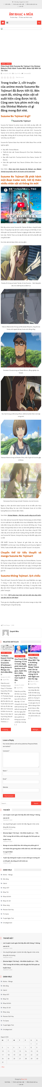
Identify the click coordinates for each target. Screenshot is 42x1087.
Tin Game (6, 914)
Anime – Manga (8, 875)
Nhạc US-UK (7, 901)
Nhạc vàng (6, 905)
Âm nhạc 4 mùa (21, 14)
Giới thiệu (7, 4)
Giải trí (5, 883)
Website (5, 787)
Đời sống (6, 879)
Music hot (24, 1079)
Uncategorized (7, 923)
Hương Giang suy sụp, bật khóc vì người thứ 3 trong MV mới (7, 729)
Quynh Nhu (17, 73)
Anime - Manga (6, 64)
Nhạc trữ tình (7, 896)
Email (5, 779)
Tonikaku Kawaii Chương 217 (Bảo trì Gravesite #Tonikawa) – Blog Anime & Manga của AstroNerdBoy (7, 663)
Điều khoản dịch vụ (32, 4)
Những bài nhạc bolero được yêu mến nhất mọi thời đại (37, 729)
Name (5, 771)
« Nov (2, 1067)
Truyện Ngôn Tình (8, 918)
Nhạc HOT (6, 888)
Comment (6, 751)
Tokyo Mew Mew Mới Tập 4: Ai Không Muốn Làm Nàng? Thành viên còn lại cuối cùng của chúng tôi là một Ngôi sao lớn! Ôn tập (34, 668)
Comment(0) (27, 73)
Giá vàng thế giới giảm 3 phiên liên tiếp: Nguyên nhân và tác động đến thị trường (21, 825)
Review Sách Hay (8, 909)
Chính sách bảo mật (18, 4)
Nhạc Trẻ (5, 892)
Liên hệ (21, 6)
